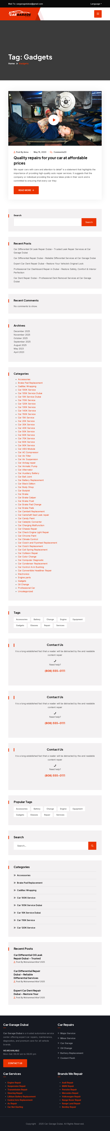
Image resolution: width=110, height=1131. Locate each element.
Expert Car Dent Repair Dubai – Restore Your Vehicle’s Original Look (48, 263)
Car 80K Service (26, 442)
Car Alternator (25, 469)
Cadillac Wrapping (27, 386)
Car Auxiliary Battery (28, 473)
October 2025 (21, 338)
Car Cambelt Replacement (31, 511)
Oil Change (23, 584)
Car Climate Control (28, 539)
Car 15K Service (26, 417)
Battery (37, 619)
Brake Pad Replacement (30, 383)
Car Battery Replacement (31, 480)
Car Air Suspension (28, 459)
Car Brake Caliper (27, 497)
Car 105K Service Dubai (30, 393)
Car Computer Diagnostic (31, 560)
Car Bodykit (24, 490)
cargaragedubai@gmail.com (29, 4)
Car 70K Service (26, 438)
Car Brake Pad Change (29, 504)
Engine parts (24, 577)
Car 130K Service (27, 407)
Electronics (23, 574)
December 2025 (22, 331)
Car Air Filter (24, 455)
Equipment (78, 619)
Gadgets (22, 581)
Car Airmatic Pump (27, 466)
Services (60, 625)
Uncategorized (25, 591)
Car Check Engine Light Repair (33, 532)
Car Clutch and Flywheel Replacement (37, 542)
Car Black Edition (26, 483)
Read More (25, 190)
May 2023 (19, 348)
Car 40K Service (26, 428)
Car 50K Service (26, 431)
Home (11, 63)
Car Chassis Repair (27, 528)
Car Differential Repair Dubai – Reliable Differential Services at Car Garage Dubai (55, 258)
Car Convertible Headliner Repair (35, 570)
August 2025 (20, 345)
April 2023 (19, 352)
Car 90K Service (26, 445)
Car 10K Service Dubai (29, 396)
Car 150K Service (27, 414)
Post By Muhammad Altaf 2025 (30, 962)
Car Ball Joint (25, 476)
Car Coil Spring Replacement (32, 549)
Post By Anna (22, 152)
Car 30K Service (26, 424)
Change (50, 619)
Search (17, 215)
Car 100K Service (27, 389)
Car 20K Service (26, 421)
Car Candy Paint (26, 518)
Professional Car (26, 588)
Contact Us (15, 1063)
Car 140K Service (27, 410)
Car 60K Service (26, 435)
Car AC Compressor (28, 452)
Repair (47, 625)
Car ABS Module (26, 449)
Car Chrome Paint (27, 535)
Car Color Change (27, 556)
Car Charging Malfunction (31, 525)
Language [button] (95, 4)
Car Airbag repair (27, 462)
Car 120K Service (27, 403)
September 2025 (22, 341)
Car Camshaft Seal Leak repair (33, 515)
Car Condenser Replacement (32, 563)
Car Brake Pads (26, 508)
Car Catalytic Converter (30, 522)
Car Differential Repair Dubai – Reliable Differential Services (27, 974)
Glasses (34, 625)
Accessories (24, 379)
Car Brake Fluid (26, 501)
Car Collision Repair (28, 553)
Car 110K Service (26, 400)
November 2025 (22, 334)
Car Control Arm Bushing (31, 567)
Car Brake (23, 494)
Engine (63, 619)
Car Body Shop (26, 487)
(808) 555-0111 (55, 670)
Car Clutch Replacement (30, 546)
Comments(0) (59, 152)
